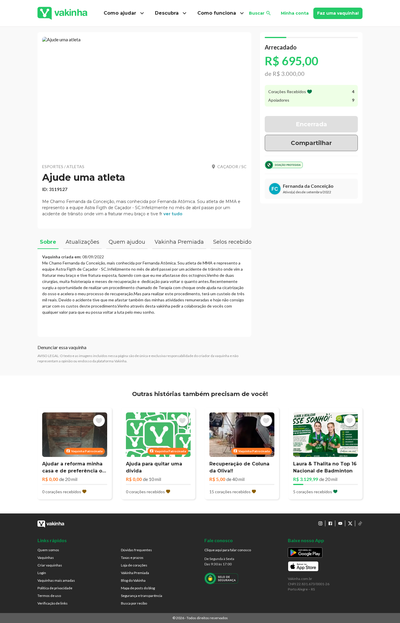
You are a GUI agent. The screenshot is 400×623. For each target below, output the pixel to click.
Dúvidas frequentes (136, 550)
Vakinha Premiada (135, 573)
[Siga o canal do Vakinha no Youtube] (340, 523)
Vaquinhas (45, 557)
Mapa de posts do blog (138, 588)
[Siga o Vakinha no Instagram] (320, 523)
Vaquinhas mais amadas (56, 580)
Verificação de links (52, 603)
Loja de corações (134, 565)
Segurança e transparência (141, 595)
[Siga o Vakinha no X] (350, 523)
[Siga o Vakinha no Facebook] (330, 523)
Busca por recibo (134, 603)
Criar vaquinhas (49, 565)
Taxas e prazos (132, 557)
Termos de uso (49, 595)
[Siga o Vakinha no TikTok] (360, 523)
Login (41, 573)
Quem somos (48, 550)
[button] (144, 96)
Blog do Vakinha (133, 580)
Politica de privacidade (54, 588)
